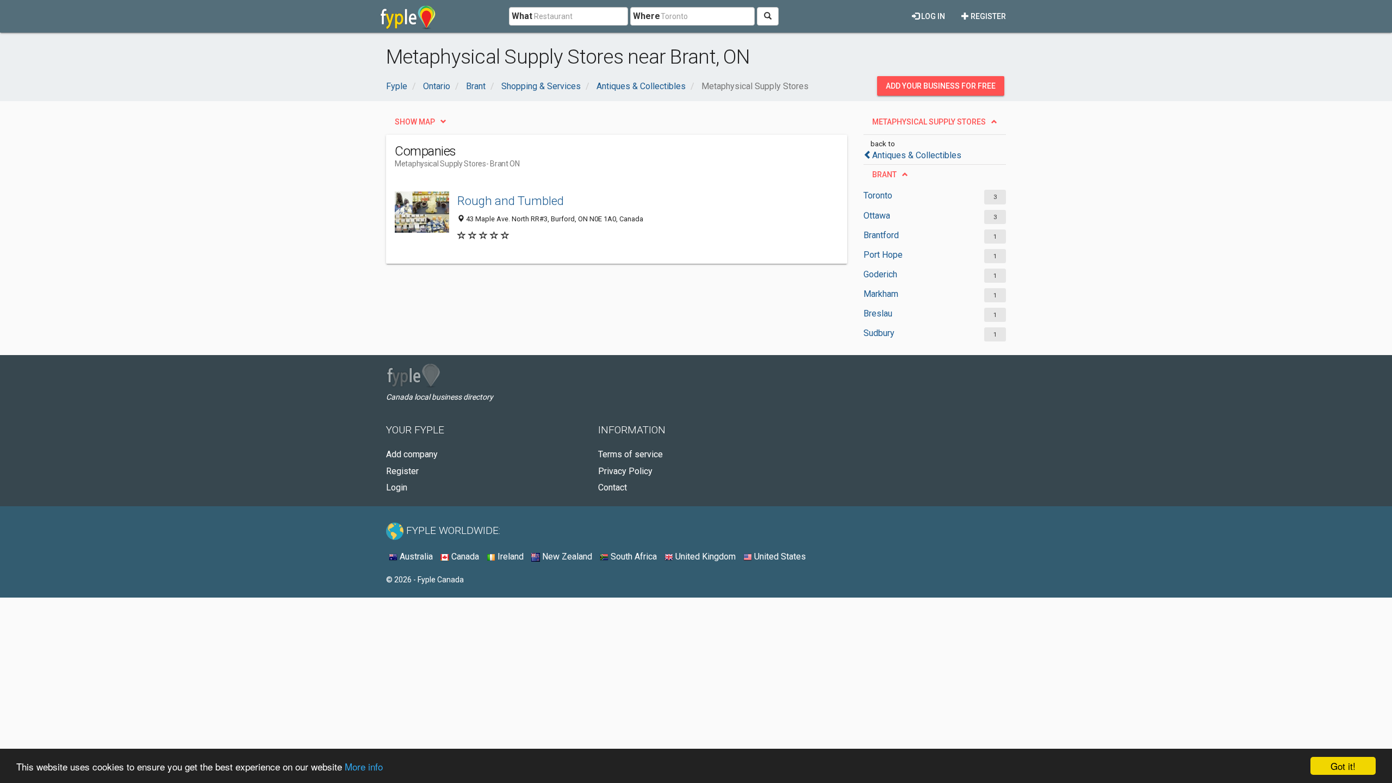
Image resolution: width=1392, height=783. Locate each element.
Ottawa (876, 215)
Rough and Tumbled (510, 201)
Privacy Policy (625, 471)
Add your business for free (941, 86)
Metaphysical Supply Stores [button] (929, 121)
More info (364, 766)
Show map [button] (415, 121)
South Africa (632, 556)
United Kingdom (704, 556)
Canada (464, 556)
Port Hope (883, 255)
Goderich (880, 274)
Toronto (877, 195)
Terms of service (630, 454)
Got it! (1343, 766)
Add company (412, 454)
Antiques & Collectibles (916, 155)
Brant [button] (884, 174)
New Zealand (566, 556)
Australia (415, 556)
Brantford (881, 235)
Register (987, 16)
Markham (880, 294)
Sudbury (878, 333)
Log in (932, 16)
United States (779, 556)
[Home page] (408, 16)
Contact (612, 487)
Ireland (509, 556)
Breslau (877, 313)
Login (396, 487)
